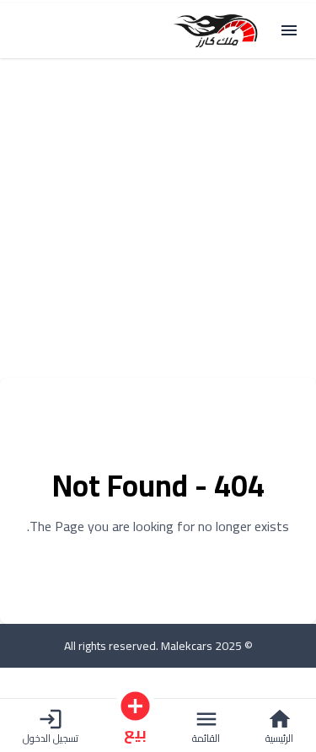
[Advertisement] (158, 220)
